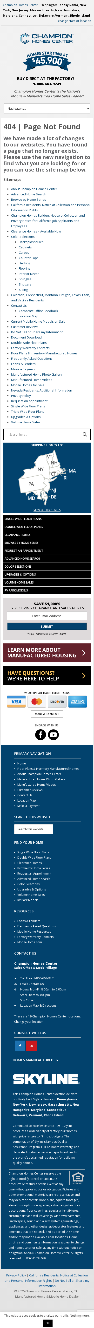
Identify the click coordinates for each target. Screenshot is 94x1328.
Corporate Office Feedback (38, 311)
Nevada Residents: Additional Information (41, 390)
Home (21, 763)
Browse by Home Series (28, 199)
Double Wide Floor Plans (29, 342)
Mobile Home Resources (34, 932)
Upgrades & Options (26, 417)
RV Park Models (16, 590)
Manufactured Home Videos (31, 380)
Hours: (24, 989)
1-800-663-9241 (47, 83)
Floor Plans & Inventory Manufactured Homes (44, 353)
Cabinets (25, 247)
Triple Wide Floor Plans (27, 411)
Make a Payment (23, 369)
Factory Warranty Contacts (30, 348)
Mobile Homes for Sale (27, 385)
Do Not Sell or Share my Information (37, 332)
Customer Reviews (24, 327)
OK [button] (48, 1323)
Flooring (24, 268)
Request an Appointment (29, 401)
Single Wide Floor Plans (28, 406)
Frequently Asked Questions (32, 358)
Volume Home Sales (25, 422)
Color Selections (23, 236)
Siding (23, 289)
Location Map (28, 316)
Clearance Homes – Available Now (36, 231)
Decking (24, 263)
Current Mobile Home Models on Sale (38, 321)
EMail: (24, 984)
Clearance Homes (18, 535)
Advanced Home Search (28, 194)
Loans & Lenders (23, 364)
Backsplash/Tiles (31, 242)
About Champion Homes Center (34, 189)
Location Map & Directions (38, 1005)
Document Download (26, 337)
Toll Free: (26, 978)
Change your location (28, 1022)
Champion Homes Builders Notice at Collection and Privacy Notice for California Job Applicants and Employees (48, 220)
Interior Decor (29, 274)
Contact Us (19, 305)
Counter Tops (29, 258)
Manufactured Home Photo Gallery (36, 374)
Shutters (25, 284)
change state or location (74, 21)
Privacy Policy (21, 395)
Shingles (25, 279)
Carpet (24, 252)
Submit (47, 626)
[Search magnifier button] (84, 434)
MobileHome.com (29, 942)
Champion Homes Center (20, 5)
